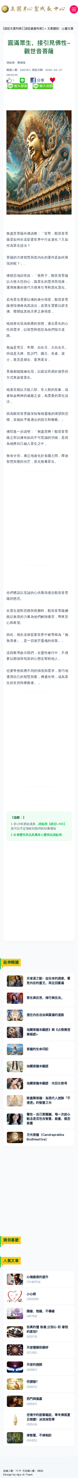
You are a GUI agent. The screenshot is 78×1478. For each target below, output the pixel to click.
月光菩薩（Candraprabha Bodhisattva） (45, 1136)
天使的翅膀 (34, 1364)
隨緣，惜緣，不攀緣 (41, 1311)
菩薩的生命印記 (37, 1049)
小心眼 (31, 1294)
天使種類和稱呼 (37, 1347)
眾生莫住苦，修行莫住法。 (45, 997)
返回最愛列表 (33, 28)
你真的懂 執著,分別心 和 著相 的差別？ (47, 1329)
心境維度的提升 (37, 1277)
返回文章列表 (13, 28)
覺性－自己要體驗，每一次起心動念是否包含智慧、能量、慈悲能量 (48, 1118)
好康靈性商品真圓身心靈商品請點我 (38, 834)
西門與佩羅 (34, 1398)
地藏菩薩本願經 (37, 1066)
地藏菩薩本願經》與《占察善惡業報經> (48, 1031)
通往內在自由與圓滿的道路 (45, 1015)
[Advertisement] (39, 518)
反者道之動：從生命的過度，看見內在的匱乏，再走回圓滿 (48, 980)
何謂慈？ (33, 1381)
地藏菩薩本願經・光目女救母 (47, 1083)
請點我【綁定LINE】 (52, 824)
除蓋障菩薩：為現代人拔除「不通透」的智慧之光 (48, 1100)
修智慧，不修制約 (39, 1435)
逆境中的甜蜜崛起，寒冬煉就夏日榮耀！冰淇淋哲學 (48, 1417)
